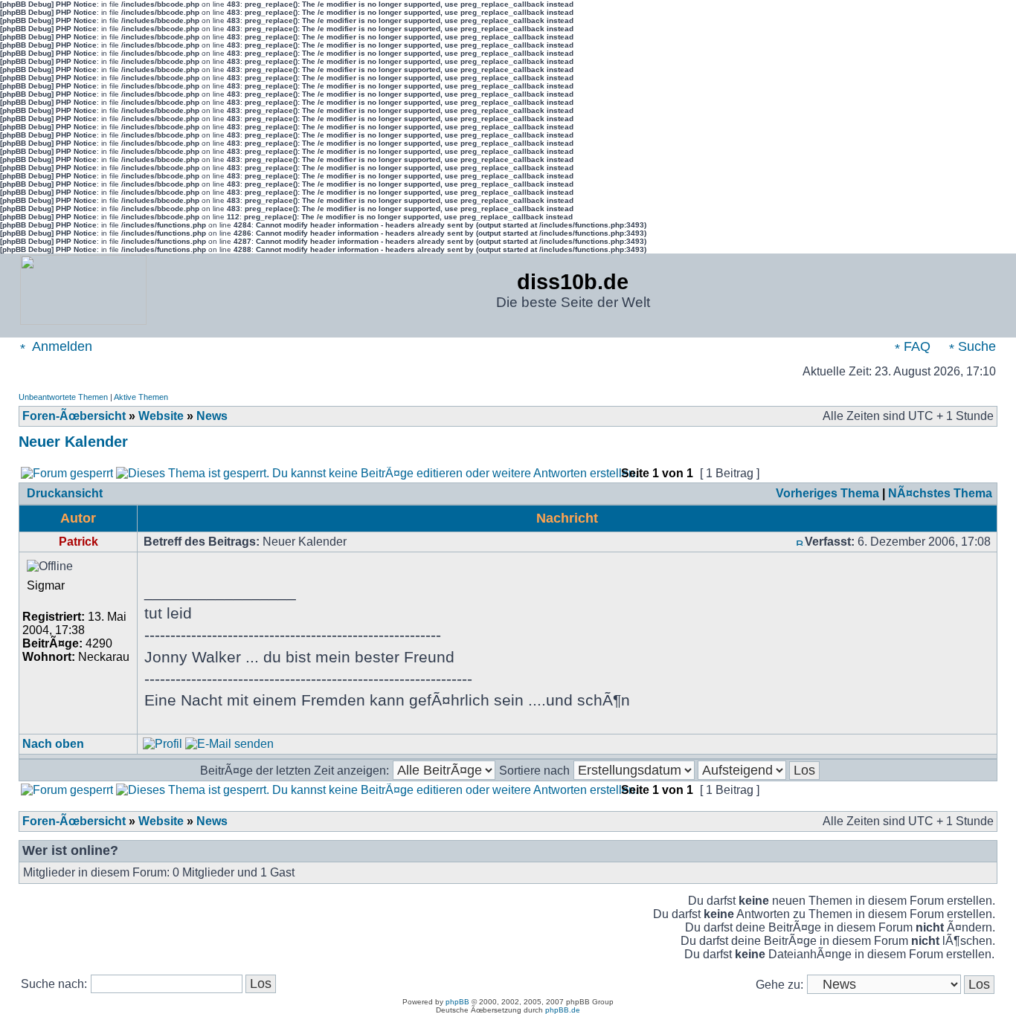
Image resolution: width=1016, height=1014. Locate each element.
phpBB (457, 1002)
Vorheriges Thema (827, 493)
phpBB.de (562, 1010)
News (212, 416)
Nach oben (53, 743)
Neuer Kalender (73, 441)
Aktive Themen (141, 397)
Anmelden (60, 346)
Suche (975, 346)
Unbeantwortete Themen (63, 397)
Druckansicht (65, 493)
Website (161, 416)
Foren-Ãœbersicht (74, 416)
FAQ (915, 346)
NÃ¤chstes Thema (940, 493)
